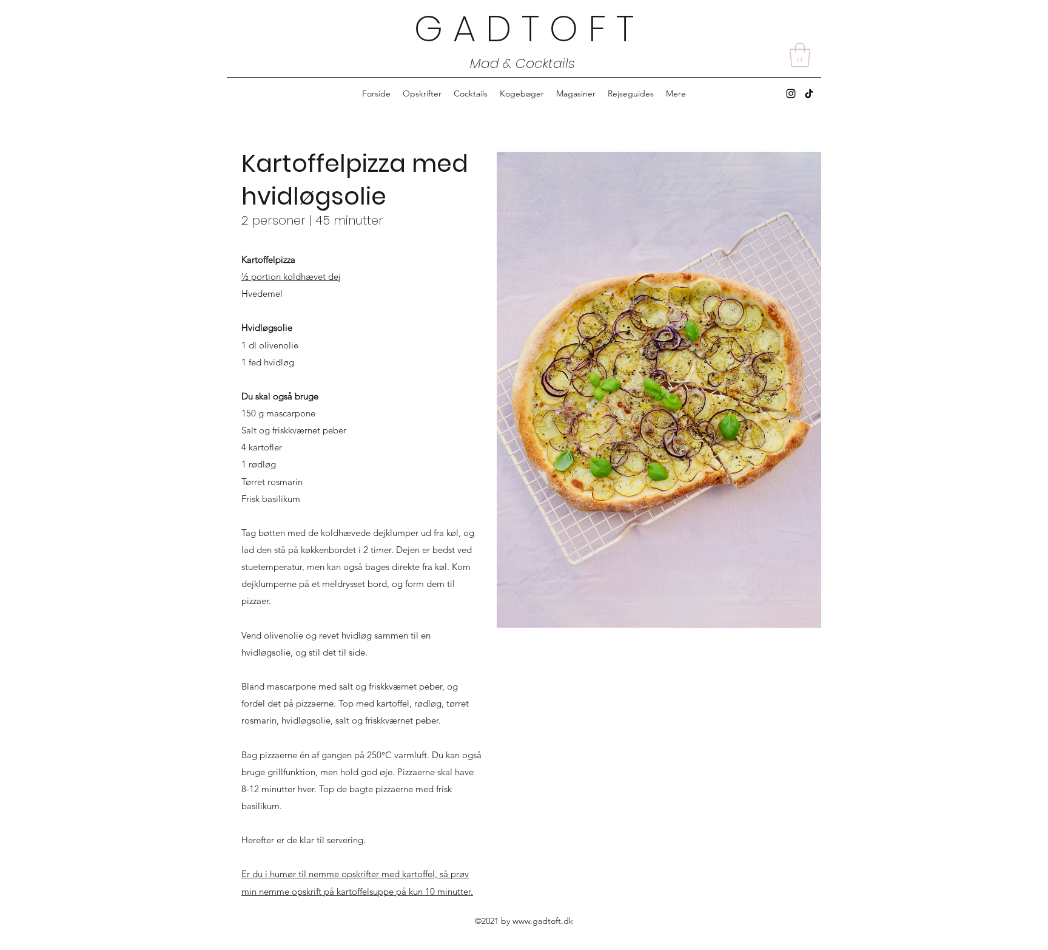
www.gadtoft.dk (542, 920)
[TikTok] (809, 93)
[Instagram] (791, 93)
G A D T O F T (524, 28)
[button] (800, 54)
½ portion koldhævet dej (291, 276)
